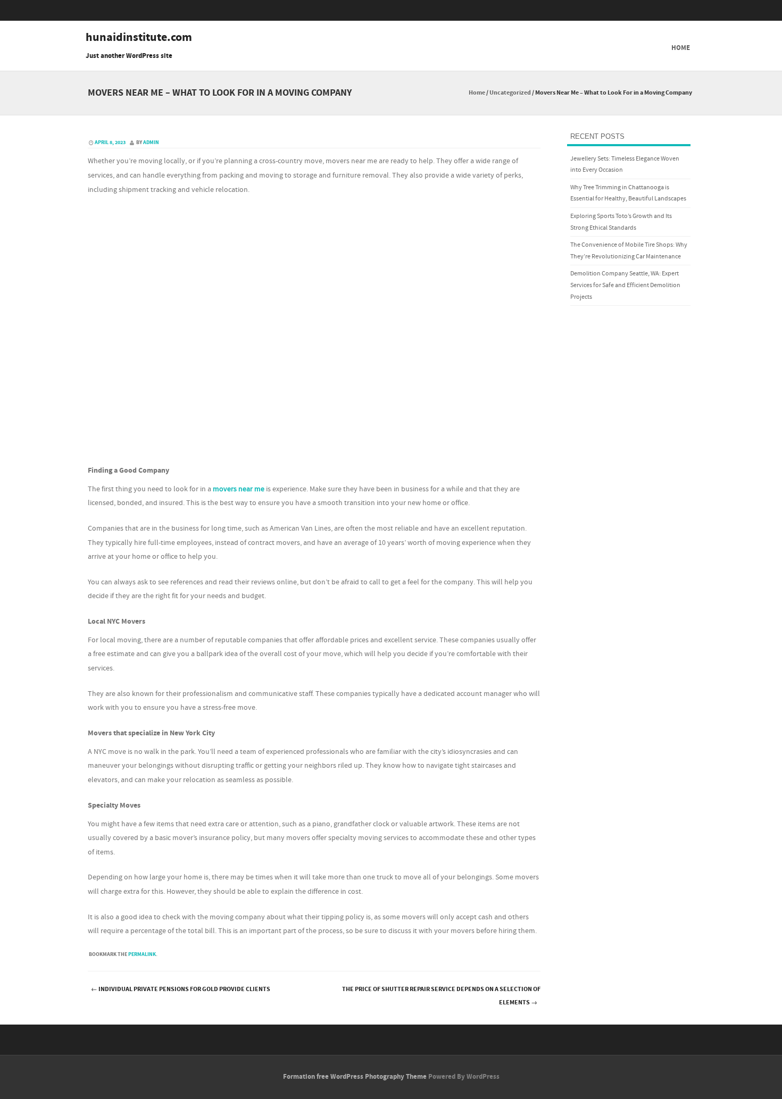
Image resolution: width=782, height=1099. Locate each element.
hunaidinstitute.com (139, 38)
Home (680, 48)
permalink (142, 954)
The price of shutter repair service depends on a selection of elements (441, 996)
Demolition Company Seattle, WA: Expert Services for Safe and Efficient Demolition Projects (625, 285)
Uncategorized (510, 92)
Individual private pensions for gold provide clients (180, 989)
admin (151, 142)
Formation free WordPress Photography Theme (355, 1076)
